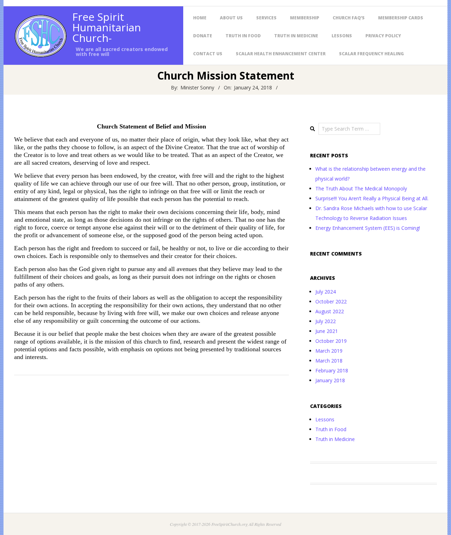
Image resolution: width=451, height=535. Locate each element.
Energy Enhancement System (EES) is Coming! (367, 228)
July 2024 (325, 291)
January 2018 (330, 380)
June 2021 (326, 331)
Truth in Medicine (296, 36)
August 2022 (329, 311)
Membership (304, 18)
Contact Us (207, 54)
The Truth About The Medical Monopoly (361, 188)
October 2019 (331, 341)
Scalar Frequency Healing (371, 54)
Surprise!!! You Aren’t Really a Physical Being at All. (371, 198)
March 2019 (328, 350)
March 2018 (328, 360)
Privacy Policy (383, 36)
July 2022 (325, 321)
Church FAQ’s (349, 18)
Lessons (342, 36)
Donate (202, 36)
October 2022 (331, 301)
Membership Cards (400, 18)
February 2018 (331, 370)
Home (199, 18)
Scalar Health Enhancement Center (281, 54)
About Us (231, 18)
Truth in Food (243, 36)
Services (266, 18)
